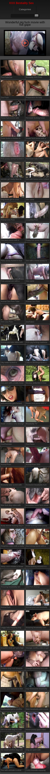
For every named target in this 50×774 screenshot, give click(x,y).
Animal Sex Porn (33, 301)
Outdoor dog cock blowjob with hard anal (11, 668)
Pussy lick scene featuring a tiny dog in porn (37, 240)
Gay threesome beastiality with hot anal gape (36, 689)
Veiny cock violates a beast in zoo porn (12, 566)
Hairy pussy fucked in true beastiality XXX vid (11, 261)
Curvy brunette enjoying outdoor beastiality (35, 770)
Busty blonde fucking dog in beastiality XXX (12, 526)
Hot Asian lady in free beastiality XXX (34, 159)
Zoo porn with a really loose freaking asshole (12, 383)
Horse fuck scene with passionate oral (10, 118)
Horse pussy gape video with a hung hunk (36, 730)
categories (25, 9)
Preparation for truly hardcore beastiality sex (35, 98)
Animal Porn (6, 465)
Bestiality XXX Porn (34, 77)
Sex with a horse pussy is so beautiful (36, 261)
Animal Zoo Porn (8, 220)
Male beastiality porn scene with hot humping (37, 709)
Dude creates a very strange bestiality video (12, 424)
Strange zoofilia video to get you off (37, 648)
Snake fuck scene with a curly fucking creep (36, 138)
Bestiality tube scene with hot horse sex (11, 485)
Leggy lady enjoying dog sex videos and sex (11, 628)
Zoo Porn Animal (33, 587)
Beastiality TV (31, 424)
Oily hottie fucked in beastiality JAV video (9, 363)
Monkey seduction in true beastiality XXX (36, 383)
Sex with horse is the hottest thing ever (37, 179)
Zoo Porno (30, 444)
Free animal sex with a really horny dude (10, 281)
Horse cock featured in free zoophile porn (12, 689)
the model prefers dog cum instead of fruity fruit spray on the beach (12, 750)
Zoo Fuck (5, 98)
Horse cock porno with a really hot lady (36, 403)
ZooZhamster (6, 444)
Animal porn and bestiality (36, 607)
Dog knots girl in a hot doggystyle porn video (10, 200)
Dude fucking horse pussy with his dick (36, 526)
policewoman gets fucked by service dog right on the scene (11, 403)
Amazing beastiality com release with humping (36, 628)
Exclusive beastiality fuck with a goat (36, 485)
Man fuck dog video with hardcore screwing (11, 505)
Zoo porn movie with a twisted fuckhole (10, 240)
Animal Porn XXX (33, 465)
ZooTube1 (30, 322)
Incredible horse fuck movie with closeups (37, 505)
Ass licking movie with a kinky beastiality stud (36, 546)
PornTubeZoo (6, 77)
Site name (30, 200)
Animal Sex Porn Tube (10, 301)
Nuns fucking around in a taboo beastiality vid (36, 566)
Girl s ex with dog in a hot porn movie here (11, 730)
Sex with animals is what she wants (11, 770)
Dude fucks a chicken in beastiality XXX (10, 138)
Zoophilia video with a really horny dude (12, 546)
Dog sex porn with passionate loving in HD (36, 750)
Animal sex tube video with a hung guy (12, 342)
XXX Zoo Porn (7, 322)
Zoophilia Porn (32, 220)
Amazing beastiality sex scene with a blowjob (10, 587)
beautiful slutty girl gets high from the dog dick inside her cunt (12, 648)
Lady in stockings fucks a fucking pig (36, 363)
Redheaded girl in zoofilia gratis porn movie (11, 709)
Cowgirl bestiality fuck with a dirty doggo (37, 668)
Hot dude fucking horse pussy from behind (35, 118)
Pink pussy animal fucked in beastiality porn (12, 159)
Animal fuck (5, 607)
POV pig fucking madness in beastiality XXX (36, 342)
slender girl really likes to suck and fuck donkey (11, 179)
